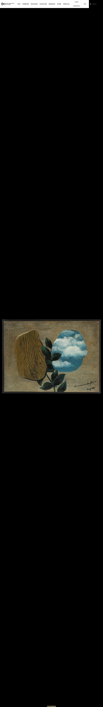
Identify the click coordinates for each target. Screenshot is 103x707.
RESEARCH (52, 4)
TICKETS (77, 2)
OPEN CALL (66, 4)
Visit (19, 4)
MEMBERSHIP (76, 6)
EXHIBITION (26, 4)
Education (34, 4)
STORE (59, 4)
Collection (43, 4)
